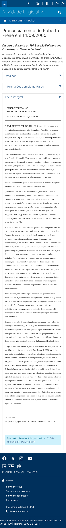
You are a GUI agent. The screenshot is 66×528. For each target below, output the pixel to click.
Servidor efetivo (14, 486)
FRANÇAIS (32, 472)
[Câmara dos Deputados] (4, 466)
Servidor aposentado (17, 495)
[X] (13, 458)
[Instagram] (21, 458)
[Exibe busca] (59, 12)
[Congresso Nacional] (11, 466)
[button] (28, 3)
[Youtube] (29, 458)
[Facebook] (5, 458)
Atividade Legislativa (23, 12)
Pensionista (12, 500)
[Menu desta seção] (5, 20)
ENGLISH (7, 472)
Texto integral (14, 97)
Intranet (9, 480)
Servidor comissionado (18, 491)
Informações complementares (24, 86)
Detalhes (10, 76)
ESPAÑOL (19, 472)
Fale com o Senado (19, 511)
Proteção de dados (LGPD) (20, 507)
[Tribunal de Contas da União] (18, 466)
